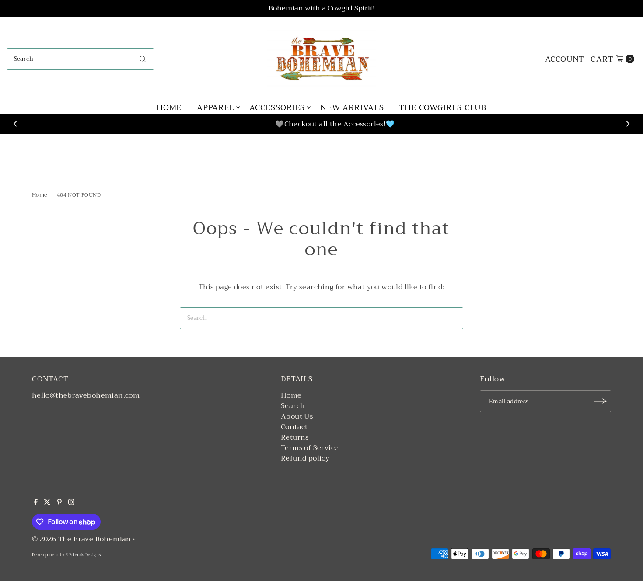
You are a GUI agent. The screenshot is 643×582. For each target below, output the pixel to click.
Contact (294, 427)
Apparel (215, 107)
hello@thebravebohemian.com (86, 395)
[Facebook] (36, 502)
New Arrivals (352, 107)
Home (169, 107)
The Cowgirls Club (442, 107)
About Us (297, 416)
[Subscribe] (600, 401)
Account (564, 59)
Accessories (277, 107)
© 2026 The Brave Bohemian (81, 539)
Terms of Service (310, 448)
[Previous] (15, 124)
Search (293, 406)
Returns (295, 437)
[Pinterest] (59, 502)
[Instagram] (71, 502)
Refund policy (305, 458)
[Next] (627, 124)
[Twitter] (47, 502)
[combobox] (80, 59)
